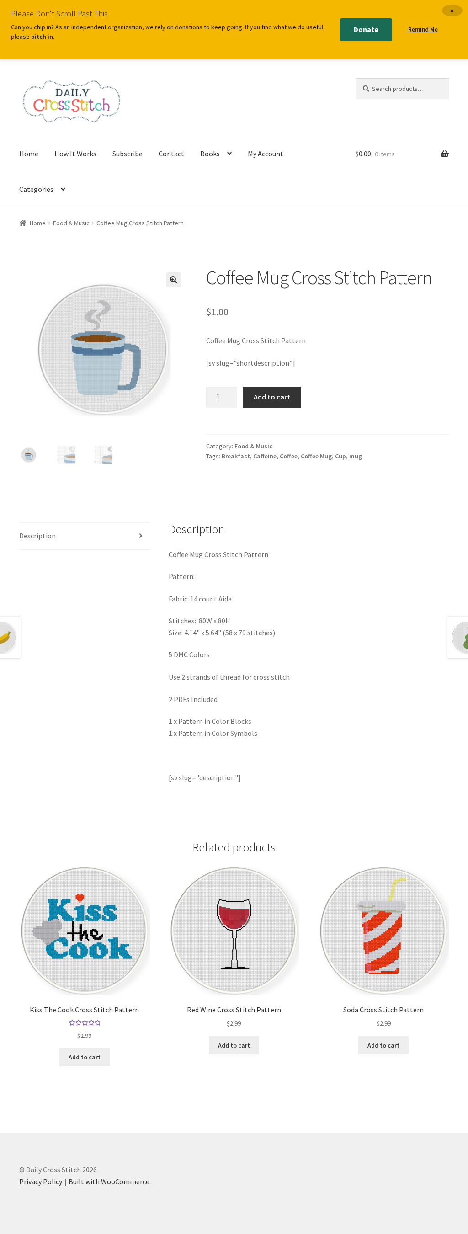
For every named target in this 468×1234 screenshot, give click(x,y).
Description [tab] (37, 535)
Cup (340, 456)
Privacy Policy (40, 1181)
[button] (173, 279)
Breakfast (236, 456)
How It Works (75, 153)
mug (355, 456)
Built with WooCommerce (109, 1181)
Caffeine (265, 456)
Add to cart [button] (85, 1057)
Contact (171, 153)
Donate (366, 29)
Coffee (289, 456)
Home (28, 153)
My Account (265, 153)
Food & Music (71, 223)
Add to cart (272, 396)
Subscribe (127, 153)
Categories (36, 189)
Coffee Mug (316, 456)
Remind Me (423, 29)
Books (210, 153)
